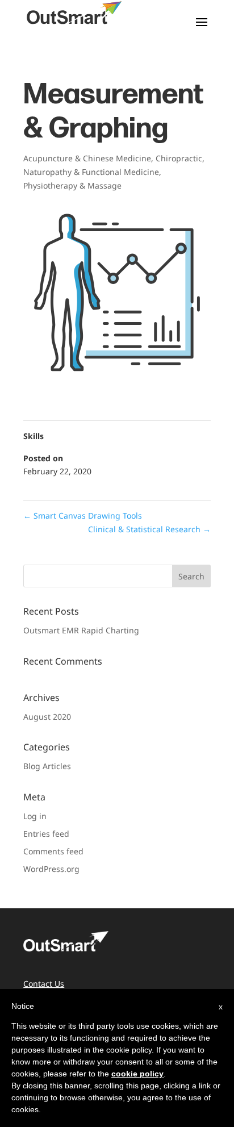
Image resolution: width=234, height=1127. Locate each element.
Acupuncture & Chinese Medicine (87, 158)
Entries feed (46, 833)
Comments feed (53, 851)
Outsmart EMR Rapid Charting (81, 630)
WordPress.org (51, 868)
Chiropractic (179, 158)
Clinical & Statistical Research (149, 529)
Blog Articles (47, 766)
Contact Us (43, 983)
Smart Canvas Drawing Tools (82, 515)
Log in (35, 816)
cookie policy (137, 1073)
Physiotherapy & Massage (72, 185)
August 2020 (47, 716)
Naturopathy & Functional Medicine (91, 171)
